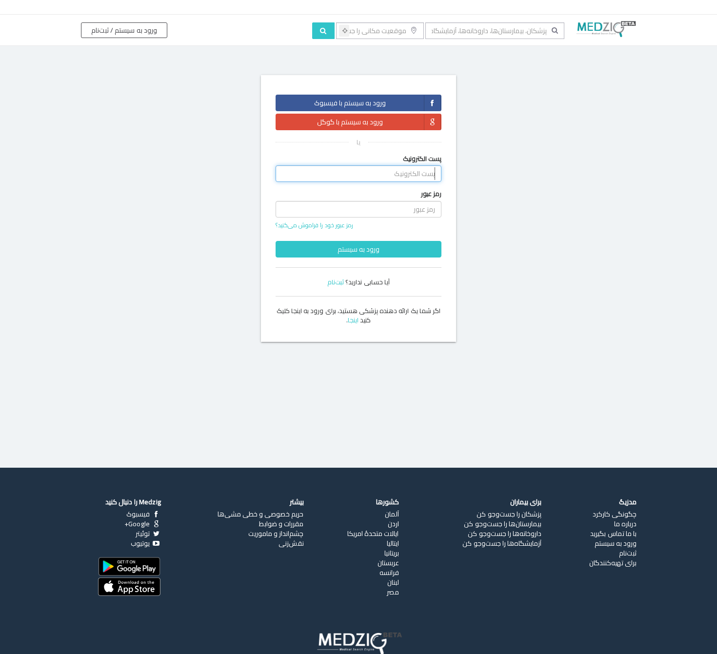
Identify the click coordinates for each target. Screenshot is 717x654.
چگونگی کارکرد (615, 514)
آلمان (392, 514)
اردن (393, 523)
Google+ (138, 523)
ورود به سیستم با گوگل (350, 122)
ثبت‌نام (335, 282)
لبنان (393, 582)
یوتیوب (141, 543)
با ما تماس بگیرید (613, 533)
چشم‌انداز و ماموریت (275, 533)
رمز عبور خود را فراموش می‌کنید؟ (314, 225)
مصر (393, 592)
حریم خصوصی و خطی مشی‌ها (261, 514)
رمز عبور (431, 193)
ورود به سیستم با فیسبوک (350, 103)
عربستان (388, 562)
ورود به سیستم (358, 249)
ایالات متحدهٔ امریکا (372, 533)
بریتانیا (391, 553)
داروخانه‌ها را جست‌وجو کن (504, 533)
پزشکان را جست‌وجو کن (509, 514)
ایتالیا (393, 543)
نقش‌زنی (291, 543)
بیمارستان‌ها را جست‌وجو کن (502, 523)
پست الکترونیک (422, 158)
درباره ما (625, 523)
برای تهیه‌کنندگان (613, 562)
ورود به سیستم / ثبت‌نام (124, 30)
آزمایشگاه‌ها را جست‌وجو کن (501, 543)
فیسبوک (138, 514)
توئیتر (143, 533)
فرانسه (389, 572)
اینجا (353, 320)
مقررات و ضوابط (281, 523)
